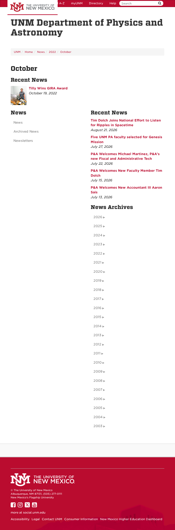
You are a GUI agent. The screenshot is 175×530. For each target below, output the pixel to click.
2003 (97, 426)
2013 (97, 335)
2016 (97, 308)
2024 (97, 235)
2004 (98, 417)
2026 (97, 217)
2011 (97, 353)
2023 (97, 244)
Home (29, 51)
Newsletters (23, 141)
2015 (97, 317)
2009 (97, 371)
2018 (97, 290)
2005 (97, 408)
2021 (97, 262)
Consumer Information (81, 519)
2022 (52, 51)
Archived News (26, 131)
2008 (97, 381)
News (41, 51)
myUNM (77, 3)
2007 (97, 390)
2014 (97, 326)
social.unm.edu (34, 512)
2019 (97, 281)
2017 (97, 299)
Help (112, 3)
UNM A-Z (58, 3)
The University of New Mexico (32, 7)
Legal (36, 519)
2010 (97, 362)
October (65, 51)
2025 (97, 226)
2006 (97, 399)
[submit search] (159, 3)
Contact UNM (52, 519)
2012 (97, 344)
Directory (96, 3)
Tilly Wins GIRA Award (48, 88)
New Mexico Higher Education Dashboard (131, 519)
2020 (97, 272)
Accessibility (20, 519)
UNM (17, 51)
